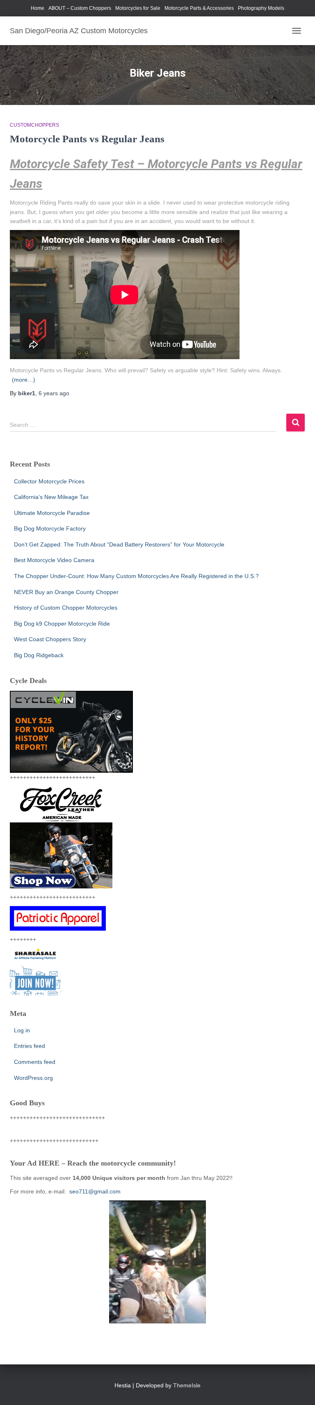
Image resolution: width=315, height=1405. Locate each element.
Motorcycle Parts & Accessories (199, 8)
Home (37, 8)
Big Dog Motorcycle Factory (50, 528)
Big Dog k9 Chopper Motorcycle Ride (62, 623)
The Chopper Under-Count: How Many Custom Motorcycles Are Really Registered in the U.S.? (136, 576)
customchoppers (34, 125)
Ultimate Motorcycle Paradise (52, 513)
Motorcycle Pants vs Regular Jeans (87, 138)
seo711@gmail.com (94, 1191)
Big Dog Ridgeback (39, 655)
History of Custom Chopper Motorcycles (65, 607)
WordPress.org (33, 1078)
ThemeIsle (187, 1385)
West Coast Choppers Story (50, 639)
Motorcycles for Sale (137, 8)
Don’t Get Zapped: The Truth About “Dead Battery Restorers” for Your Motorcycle (119, 544)
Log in (22, 1030)
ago (54, 393)
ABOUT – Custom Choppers (79, 8)
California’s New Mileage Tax (51, 497)
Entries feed (29, 1046)
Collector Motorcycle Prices (49, 481)
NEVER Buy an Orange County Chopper (66, 592)
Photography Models (261, 8)
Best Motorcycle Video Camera (54, 560)
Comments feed (34, 1062)
